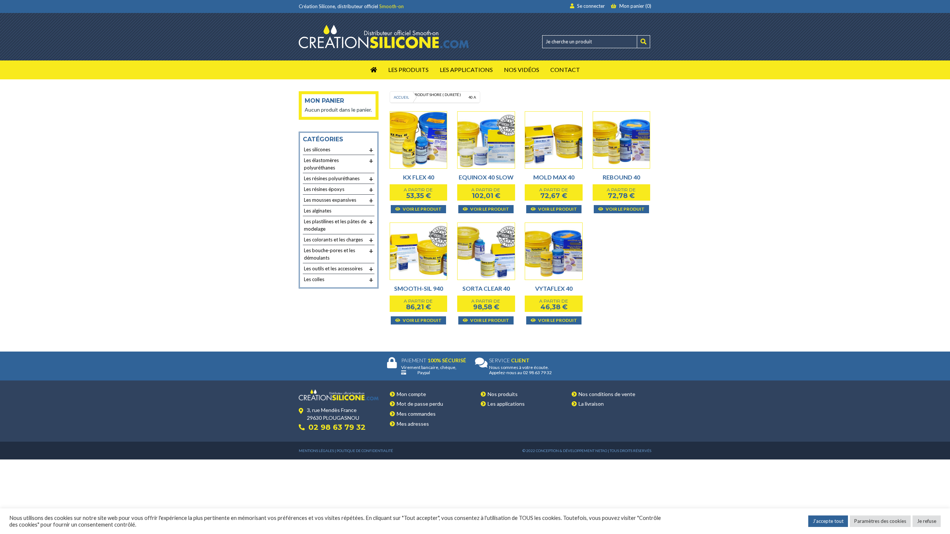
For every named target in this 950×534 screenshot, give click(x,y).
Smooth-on (391, 6)
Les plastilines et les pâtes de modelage (338, 224)
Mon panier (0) (634, 6)
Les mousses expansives (338, 200)
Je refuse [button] (926, 521)
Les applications (506, 403)
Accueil (401, 97)
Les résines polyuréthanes (338, 178)
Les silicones (338, 149)
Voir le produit (422, 209)
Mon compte (411, 394)
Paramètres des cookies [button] (880, 521)
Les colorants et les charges (338, 239)
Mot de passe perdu (420, 403)
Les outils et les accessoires (338, 268)
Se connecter (590, 6)
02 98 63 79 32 (337, 427)
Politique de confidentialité (365, 450)
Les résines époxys (338, 189)
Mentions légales (316, 450)
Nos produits (503, 394)
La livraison (591, 403)
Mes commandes (416, 414)
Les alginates (317, 211)
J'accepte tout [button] (828, 521)
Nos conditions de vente (607, 394)
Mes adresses (413, 424)
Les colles (338, 279)
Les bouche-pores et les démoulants (338, 253)
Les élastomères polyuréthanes (338, 163)
